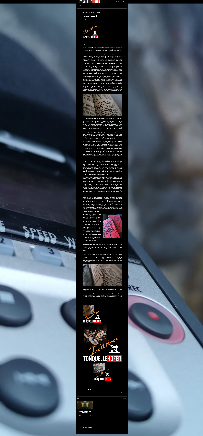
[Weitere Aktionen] (121, 12)
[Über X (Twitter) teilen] (85, 389)
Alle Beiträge (79, 5)
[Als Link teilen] (90, 389)
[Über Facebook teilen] (83, 389)
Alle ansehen (125, 398)
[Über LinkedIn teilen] (88, 389)
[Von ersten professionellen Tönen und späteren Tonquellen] (85, 405)
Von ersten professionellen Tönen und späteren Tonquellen (85, 412)
